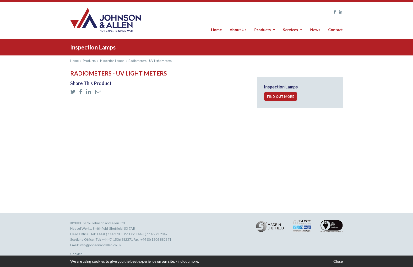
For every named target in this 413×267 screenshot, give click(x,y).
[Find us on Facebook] (333, 12)
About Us (238, 29)
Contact (335, 29)
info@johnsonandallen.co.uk (100, 245)
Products (262, 29)
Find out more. (187, 261)
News (315, 29)
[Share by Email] (98, 91)
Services (290, 29)
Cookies (76, 254)
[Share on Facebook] (81, 91)
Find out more (280, 96)
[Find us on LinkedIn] (340, 12)
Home (216, 29)
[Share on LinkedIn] (89, 91)
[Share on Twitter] (73, 91)
